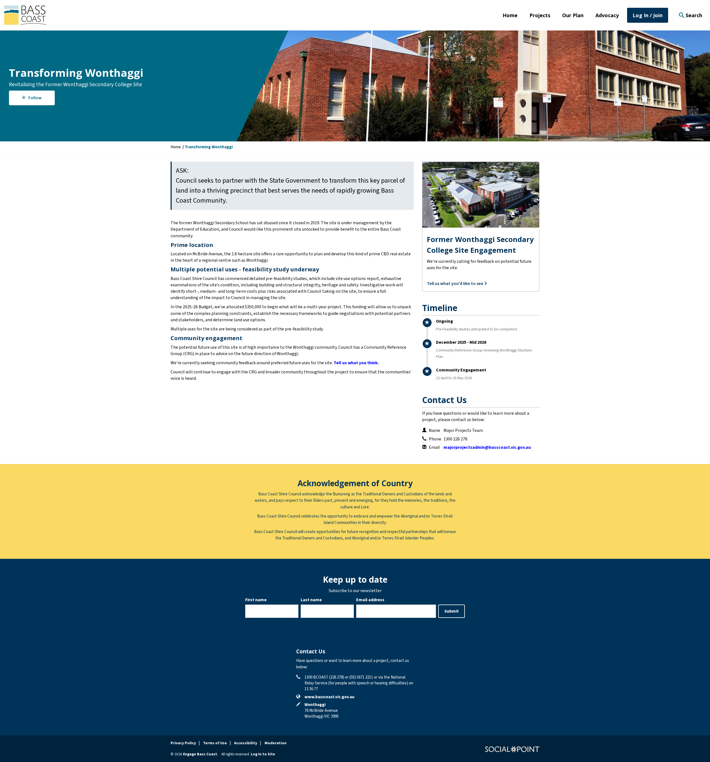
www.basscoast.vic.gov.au (329, 697)
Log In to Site (263, 754)
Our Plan (573, 15)
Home (510, 15)
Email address (370, 600)
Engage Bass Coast (200, 754)
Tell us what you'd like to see (455, 284)
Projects (539, 15)
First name (256, 600)
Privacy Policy (183, 743)
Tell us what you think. (356, 363)
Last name (311, 600)
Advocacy (607, 15)
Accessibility (245, 743)
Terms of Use (215, 743)
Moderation (275, 743)
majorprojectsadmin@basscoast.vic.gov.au (487, 447)
